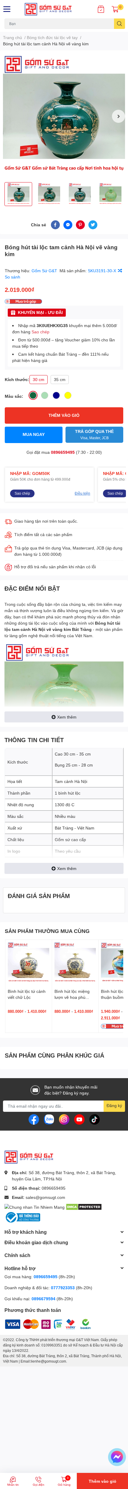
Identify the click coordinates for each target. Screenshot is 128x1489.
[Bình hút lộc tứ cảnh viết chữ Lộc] (28, 963)
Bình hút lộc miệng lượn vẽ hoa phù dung (72, 997)
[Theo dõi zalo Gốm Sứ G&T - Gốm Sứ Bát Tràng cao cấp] (49, 1118)
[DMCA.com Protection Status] (84, 1206)
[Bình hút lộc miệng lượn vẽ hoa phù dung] (75, 963)
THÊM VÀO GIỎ (64, 415)
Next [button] (118, 116)
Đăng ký (114, 1105)
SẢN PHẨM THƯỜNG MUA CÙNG (47, 931)
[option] (64, 116)
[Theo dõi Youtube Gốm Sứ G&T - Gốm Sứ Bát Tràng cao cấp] (79, 1118)
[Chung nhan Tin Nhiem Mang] (34, 1206)
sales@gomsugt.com (45, 1197)
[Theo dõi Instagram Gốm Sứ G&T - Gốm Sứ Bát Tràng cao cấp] (64, 1118)
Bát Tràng (82, 629)
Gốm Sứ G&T (45, 270)
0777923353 (63, 1287)
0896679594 (43, 1298)
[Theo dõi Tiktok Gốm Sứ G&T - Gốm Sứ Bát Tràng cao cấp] (94, 1118)
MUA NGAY (34, 434)
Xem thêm (67, 716)
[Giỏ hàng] (115, 9)
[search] (119, 23)
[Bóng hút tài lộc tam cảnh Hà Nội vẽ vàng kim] (64, 116)
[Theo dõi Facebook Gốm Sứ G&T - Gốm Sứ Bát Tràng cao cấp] (34, 1118)
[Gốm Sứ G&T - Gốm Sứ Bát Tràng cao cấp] (53, 9)
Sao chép (40, 331)
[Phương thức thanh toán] (41, 1323)
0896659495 (63, 452)
